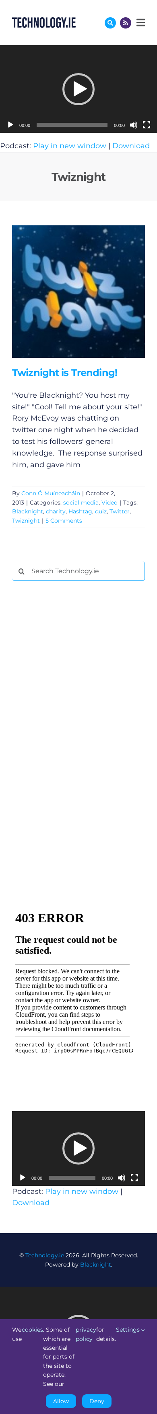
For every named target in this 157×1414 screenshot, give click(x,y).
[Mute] (134, 125)
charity (56, 511)
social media (81, 502)
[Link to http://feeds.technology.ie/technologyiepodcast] (125, 23)
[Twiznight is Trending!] (78, 291)
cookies (32, 1329)
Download (131, 145)
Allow (61, 1401)
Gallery (90, 291)
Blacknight (27, 511)
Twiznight (26, 520)
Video (109, 502)
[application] (78, 89)
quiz (101, 511)
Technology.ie (44, 1255)
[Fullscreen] (147, 125)
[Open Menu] (139, 22)
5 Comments (63, 520)
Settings (128, 1329)
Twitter (119, 511)
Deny (96, 1401)
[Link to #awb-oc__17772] (110, 23)
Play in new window (69, 145)
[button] (78, 89)
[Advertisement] (72, 709)
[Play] (10, 125)
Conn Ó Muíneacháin (50, 493)
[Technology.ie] (44, 20)
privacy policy (86, 1334)
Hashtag (80, 511)
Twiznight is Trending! (66, 291)
